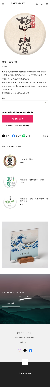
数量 (4, 98)
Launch (11, 303)
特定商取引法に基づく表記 (25, 337)
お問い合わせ (25, 342)
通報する (45, 136)
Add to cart (17, 119)
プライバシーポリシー (25, 333)
